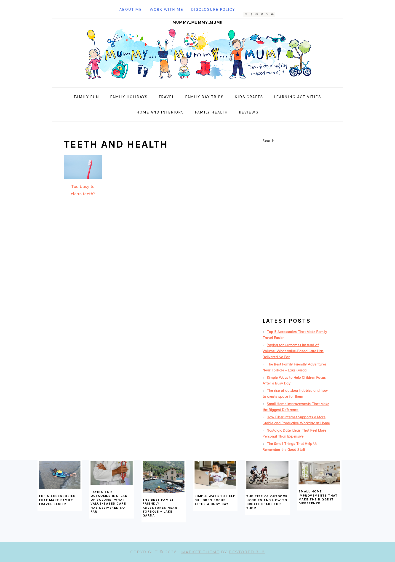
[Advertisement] (297, 240)
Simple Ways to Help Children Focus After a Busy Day (215, 500)
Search (268, 141)
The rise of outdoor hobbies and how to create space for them (267, 502)
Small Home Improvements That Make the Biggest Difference (318, 497)
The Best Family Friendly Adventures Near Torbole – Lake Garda (160, 507)
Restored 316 (247, 551)
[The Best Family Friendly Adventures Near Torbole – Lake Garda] (163, 477)
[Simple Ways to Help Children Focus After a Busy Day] (215, 475)
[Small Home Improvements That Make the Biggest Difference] (319, 473)
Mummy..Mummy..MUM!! (197, 22)
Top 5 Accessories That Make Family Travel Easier (57, 500)
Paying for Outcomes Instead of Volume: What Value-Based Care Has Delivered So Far (293, 351)
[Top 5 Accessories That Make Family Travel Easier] (59, 475)
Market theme (200, 551)
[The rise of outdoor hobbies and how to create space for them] (267, 475)
